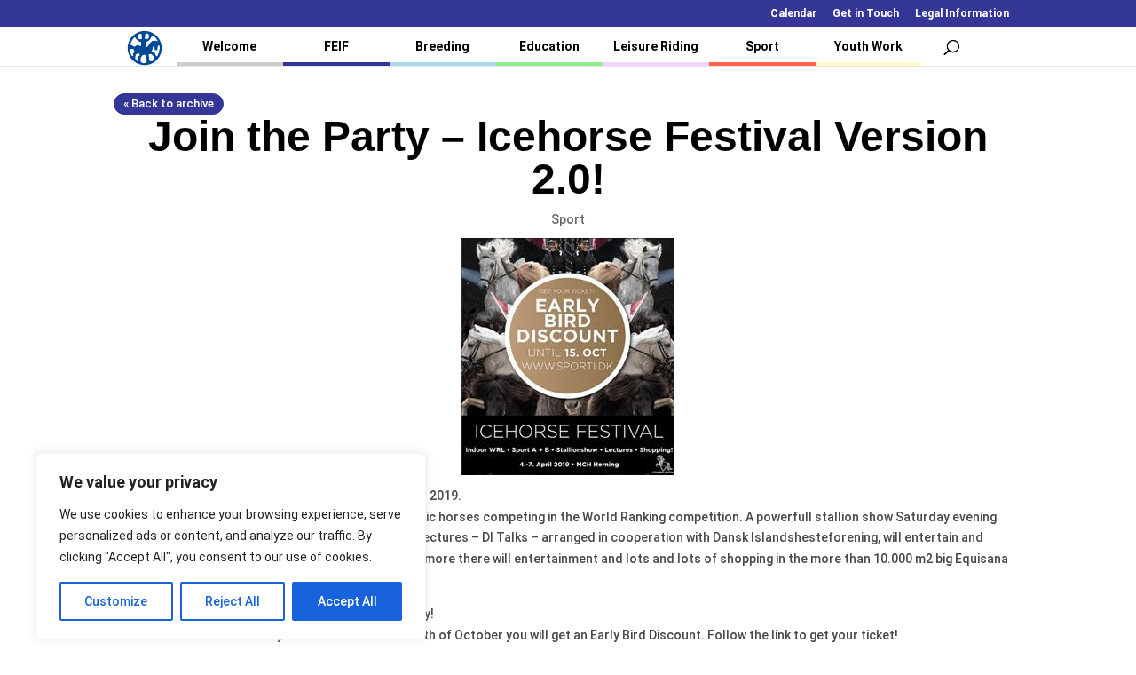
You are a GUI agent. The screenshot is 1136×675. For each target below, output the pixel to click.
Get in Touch (865, 14)
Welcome (229, 46)
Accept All (347, 601)
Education (549, 46)
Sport (762, 46)
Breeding (442, 46)
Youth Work (868, 46)
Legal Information (962, 14)
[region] (231, 546)
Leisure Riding (655, 46)
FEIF (336, 46)
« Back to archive (168, 103)
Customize (115, 601)
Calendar (793, 14)
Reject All (232, 601)
